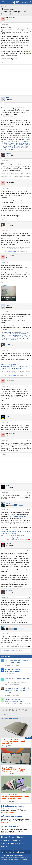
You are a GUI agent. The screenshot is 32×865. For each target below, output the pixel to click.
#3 (30, 160)
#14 (30, 550)
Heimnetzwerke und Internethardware (21, 703)
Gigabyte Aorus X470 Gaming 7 (19, 145)
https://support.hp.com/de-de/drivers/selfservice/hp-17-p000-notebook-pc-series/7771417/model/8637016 (16, 366)
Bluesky (21, 837)
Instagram (6, 843)
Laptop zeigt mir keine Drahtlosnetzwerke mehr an (15, 700)
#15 (30, 597)
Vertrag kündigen (5, 859)
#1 (30, 24)
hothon (6, 682)
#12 (30, 492)
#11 (30, 440)
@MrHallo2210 (5, 107)
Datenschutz (23, 859)
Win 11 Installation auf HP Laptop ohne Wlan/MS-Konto (16, 661)
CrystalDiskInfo (16, 538)
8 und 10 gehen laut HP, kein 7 (17, 516)
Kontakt (10, 857)
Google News (17, 840)
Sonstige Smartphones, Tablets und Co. (18, 682)
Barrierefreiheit (15, 859)
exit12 (6, 673)
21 (4, 773)
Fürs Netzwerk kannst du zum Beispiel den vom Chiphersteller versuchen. (15, 532)
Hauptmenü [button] (3, 2)
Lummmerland (8, 664)
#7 (30, 312)
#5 (30, 230)
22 (4, 801)
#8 (30, 350)
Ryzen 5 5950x (7, 142)
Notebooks (15, 664)
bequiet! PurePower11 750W (11, 143)
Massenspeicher (13, 694)
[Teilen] (28, 24)
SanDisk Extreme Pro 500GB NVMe (9, 148)
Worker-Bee (8, 251)
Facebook (6, 840)
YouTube (5, 847)
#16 (30, 633)
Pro (16, 505)
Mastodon (16, 843)
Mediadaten (16, 857)
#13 (30, 509)
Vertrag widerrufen (25, 857)
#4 (30, 188)
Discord (13, 837)
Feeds (5, 837)
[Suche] (30, 2)
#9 (30, 386)
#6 (30, 262)
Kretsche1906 (8, 703)
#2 (30, 104)
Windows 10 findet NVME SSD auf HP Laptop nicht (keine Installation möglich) (17, 690)
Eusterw (7, 694)
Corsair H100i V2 (22, 142)
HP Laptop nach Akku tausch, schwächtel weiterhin (15, 670)
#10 (30, 422)
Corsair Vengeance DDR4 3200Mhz (12, 146)
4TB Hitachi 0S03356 (10, 149)
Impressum (4, 857)
